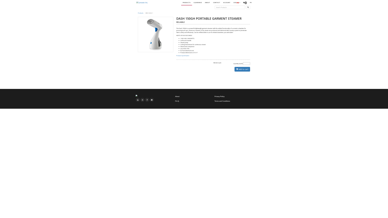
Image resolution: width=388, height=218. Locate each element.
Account (226, 2)
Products (187, 2)
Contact (216, 2)
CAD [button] (235, 2)
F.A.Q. (177, 101)
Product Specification (182, 56)
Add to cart (243, 69)
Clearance (198, 2)
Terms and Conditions (222, 101)
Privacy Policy (220, 96)
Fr (251, 2)
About (207, 2)
